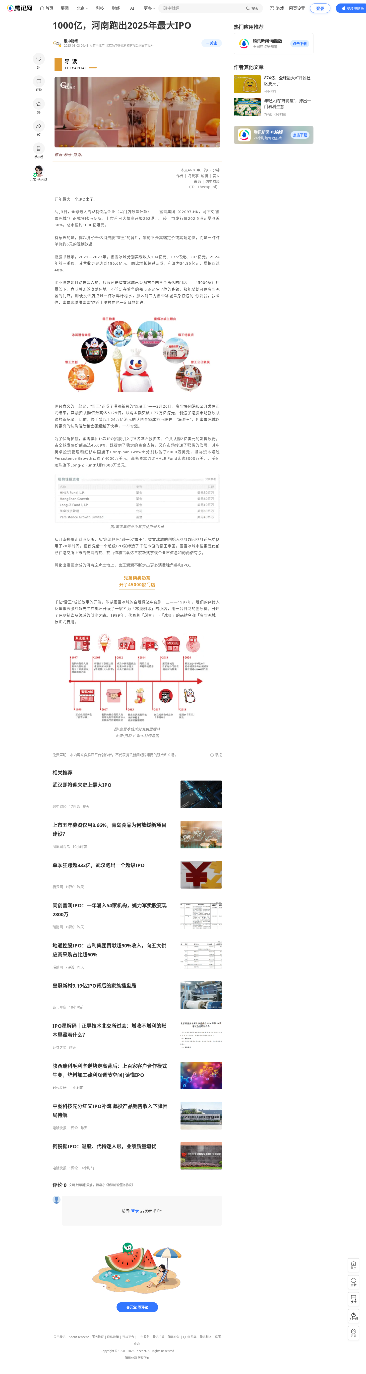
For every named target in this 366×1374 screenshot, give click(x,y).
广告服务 (143, 1337)
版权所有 (144, 1358)
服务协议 (98, 1337)
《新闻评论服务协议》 (120, 1185)
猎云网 (58, 887)
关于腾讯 (59, 1337)
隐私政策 (113, 1337)
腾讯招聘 (159, 1337)
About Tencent (79, 1337)
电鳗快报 (59, 1128)
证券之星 (59, 1047)
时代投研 (59, 1087)
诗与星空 (59, 1007)
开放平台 (128, 1337)
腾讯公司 (131, 1358)
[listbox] (137, 970)
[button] (299, 43)
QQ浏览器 (189, 1337)
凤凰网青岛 (61, 846)
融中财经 (59, 806)
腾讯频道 (206, 1337)
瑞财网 (58, 927)
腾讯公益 (174, 1337)
